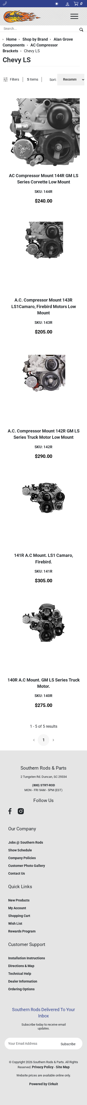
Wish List (15, 923)
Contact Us (16, 873)
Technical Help (19, 974)
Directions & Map (21, 966)
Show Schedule (20, 850)
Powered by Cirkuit (43, 1084)
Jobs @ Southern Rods (25, 842)
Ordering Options (21, 989)
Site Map (63, 1067)
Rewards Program (22, 931)
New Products (18, 900)
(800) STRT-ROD (43, 785)
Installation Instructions (26, 958)
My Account (17, 908)
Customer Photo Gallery (26, 866)
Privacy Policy (42, 1067)
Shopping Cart (19, 916)
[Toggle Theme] (57, 4)
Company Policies (22, 858)
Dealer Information (22, 981)
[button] (5, 3)
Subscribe (68, 1044)
